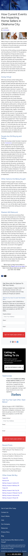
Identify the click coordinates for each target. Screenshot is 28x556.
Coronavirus (8, 143)
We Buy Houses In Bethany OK (10, 485)
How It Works (5, 516)
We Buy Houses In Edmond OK (10, 495)
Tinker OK (5, 488)
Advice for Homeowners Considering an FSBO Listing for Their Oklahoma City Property (13, 449)
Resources (4, 528)
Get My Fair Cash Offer (13, 335)
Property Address (7, 314)
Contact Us (4, 512)
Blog (2, 536)
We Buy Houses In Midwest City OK (12, 493)
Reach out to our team (18, 266)
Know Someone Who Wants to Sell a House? (12, 541)
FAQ (2, 520)
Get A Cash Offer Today (8, 508)
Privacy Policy (5, 532)
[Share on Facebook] (2, 276)
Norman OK (5, 480)
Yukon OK (5, 478)
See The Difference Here (13, 367)
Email (4, 326)
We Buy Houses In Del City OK (10, 490)
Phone (4, 320)
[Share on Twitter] (5, 276)
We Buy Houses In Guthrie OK (10, 483)
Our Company (5, 524)
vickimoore (6, 30)
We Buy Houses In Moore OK (10, 498)
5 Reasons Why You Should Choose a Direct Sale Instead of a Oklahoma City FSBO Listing (13, 460)
